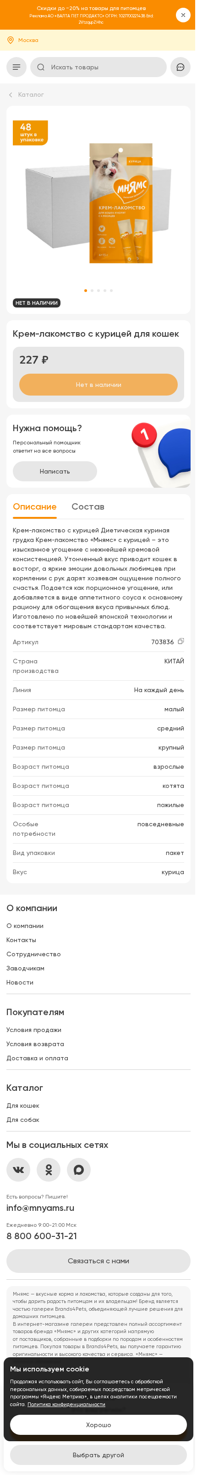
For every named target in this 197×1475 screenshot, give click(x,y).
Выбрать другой (98, 1455)
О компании (25, 925)
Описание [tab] (35, 506)
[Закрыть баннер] (183, 15)
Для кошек (22, 1105)
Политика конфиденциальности (66, 1404)
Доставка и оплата (37, 1058)
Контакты (21, 939)
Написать (55, 471)
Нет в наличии (98, 384)
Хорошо (98, 1424)
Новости (19, 982)
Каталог (31, 94)
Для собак (22, 1119)
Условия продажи (33, 1029)
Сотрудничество (33, 954)
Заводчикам (25, 968)
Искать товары (74, 67)
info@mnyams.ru (40, 1207)
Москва (28, 40)
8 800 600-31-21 (41, 1235)
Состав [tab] (87, 506)
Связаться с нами (98, 1260)
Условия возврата (35, 1044)
